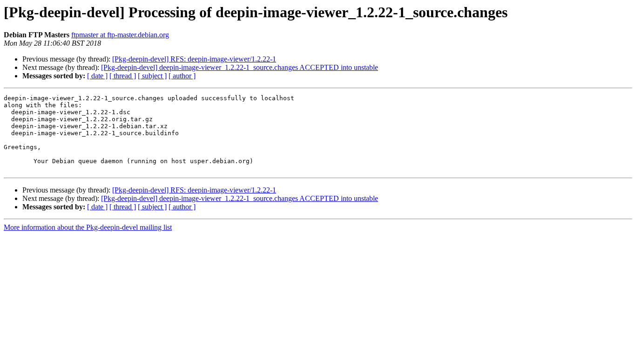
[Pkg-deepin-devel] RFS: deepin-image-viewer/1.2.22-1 (194, 59)
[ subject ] (152, 76)
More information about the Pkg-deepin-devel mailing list (88, 227)
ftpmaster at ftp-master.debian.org (120, 35)
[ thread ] (122, 76)
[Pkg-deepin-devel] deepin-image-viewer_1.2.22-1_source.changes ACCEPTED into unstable (239, 67)
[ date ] (97, 76)
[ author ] (182, 76)
